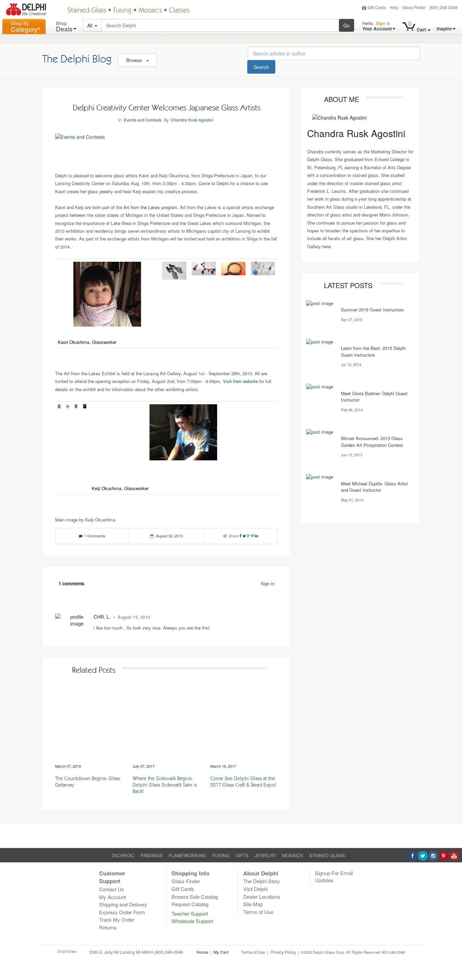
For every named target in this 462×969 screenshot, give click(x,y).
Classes (179, 11)
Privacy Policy (283, 952)
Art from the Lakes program (150, 207)
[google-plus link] (248, 535)
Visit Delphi (255, 888)
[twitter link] (244, 535)
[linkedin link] (256, 535)
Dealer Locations (261, 896)
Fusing (122, 11)
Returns (108, 927)
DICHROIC (123, 855)
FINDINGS (152, 855)
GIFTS (242, 855)
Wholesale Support (192, 920)
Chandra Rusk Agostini (192, 120)
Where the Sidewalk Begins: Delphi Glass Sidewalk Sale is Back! (165, 785)
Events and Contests (143, 120)
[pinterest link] (252, 535)
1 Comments (94, 535)
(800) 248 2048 (443, 7)
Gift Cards (377, 7)
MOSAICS (292, 855)
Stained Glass (86, 11)
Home (202, 952)
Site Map (253, 904)
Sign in (267, 583)
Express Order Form (122, 912)
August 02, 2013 (169, 535)
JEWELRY (265, 855)
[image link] (319, 302)
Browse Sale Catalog (194, 896)
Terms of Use (258, 911)
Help (394, 7)
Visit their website (240, 381)
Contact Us (111, 889)
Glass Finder (413, 7)
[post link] (89, 723)
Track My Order (116, 919)
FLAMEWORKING (187, 855)
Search (261, 66)
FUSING (220, 855)
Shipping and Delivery (123, 904)
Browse (134, 60)
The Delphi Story (261, 881)
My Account (112, 896)
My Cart (221, 952)
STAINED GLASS (327, 855)
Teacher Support (189, 913)
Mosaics (150, 11)
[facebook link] (240, 535)
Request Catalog (189, 904)
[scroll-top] (452, 956)
